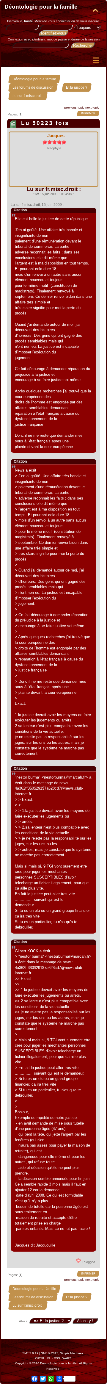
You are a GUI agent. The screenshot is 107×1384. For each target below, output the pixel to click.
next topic (92, 107)
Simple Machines (71, 1353)
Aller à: (24, 1321)
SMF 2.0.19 (30, 1353)
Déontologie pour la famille (41, 7)
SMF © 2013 (49, 1353)
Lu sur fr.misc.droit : (53, 189)
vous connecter (59, 21)
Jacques (55, 135)
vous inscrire (89, 21)
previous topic (74, 107)
